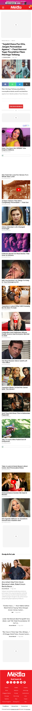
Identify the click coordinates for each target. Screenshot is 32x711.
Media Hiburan (6, 40)
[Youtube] (21, 682)
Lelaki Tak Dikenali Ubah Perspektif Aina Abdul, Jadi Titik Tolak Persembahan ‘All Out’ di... (16, 621)
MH (12, 612)
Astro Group (28, 709)
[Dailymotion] (24, 682)
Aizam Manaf (5, 588)
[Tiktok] (18, 682)
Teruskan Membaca (16, 106)
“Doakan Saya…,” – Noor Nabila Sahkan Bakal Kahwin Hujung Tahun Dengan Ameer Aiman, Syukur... (16, 608)
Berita (13, 40)
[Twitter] (14, 682)
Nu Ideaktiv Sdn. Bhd (14, 709)
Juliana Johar (6, 57)
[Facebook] (7, 682)
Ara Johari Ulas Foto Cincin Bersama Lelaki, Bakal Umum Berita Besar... (13, 584)
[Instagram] (11, 682)
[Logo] (16, 7)
